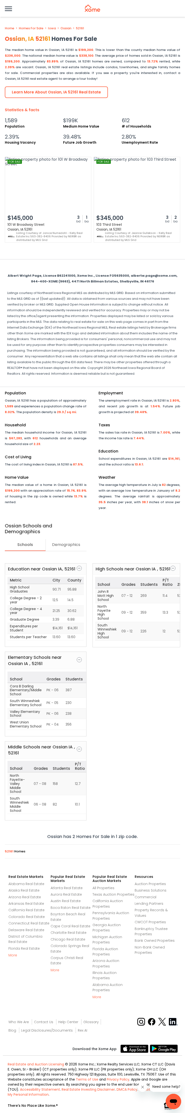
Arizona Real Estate (24, 897)
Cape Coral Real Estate (70, 926)
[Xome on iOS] (135, 1048)
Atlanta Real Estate (67, 888)
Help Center (68, 1022)
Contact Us (43, 1022)
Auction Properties (150, 883)
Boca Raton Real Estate (71, 907)
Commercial (145, 897)
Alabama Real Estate (26, 883)
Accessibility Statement (40, 1089)
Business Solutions (150, 890)
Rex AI (82, 1030)
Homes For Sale (31, 28)
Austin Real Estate (66, 901)
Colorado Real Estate (26, 916)
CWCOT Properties (150, 922)
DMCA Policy (127, 1089)
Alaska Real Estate (24, 890)
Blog (12, 1030)
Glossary (91, 1022)
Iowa (52, 28)
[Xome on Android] (164, 1048)
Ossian (65, 28)
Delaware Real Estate (26, 930)
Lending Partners (149, 903)
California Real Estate (26, 910)
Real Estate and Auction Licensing (36, 1064)
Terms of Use (87, 1079)
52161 (80, 28)
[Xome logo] (92, 8)
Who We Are (18, 1022)
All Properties (103, 888)
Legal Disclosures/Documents (47, 1030)
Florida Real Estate (24, 948)
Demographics (66, 544)
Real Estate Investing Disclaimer (88, 1089)
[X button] (162, 1021)
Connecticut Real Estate (28, 923)
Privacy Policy (118, 1079)
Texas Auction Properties (113, 894)
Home (9, 28)
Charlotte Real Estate (68, 932)
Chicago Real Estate (68, 939)
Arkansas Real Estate (26, 903)
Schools (25, 544)
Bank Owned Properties (155, 940)
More (12, 955)
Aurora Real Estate (66, 894)
